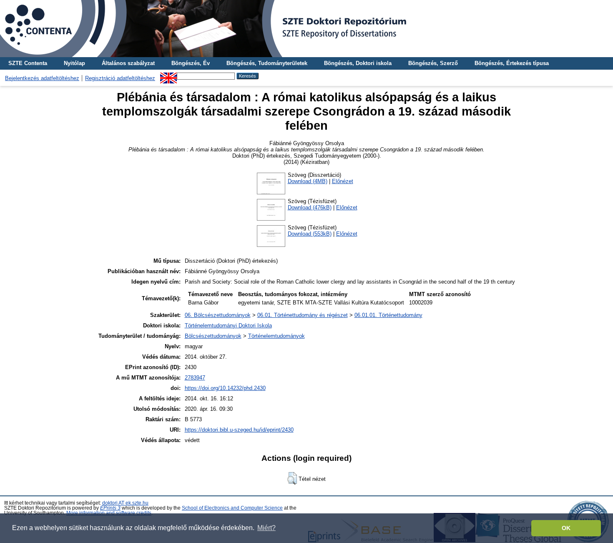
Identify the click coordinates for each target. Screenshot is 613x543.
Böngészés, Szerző (433, 63)
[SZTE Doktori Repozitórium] (306, 28)
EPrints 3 (110, 507)
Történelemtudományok (276, 336)
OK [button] (566, 528)
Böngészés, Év (190, 63)
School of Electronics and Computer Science (232, 507)
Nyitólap (74, 63)
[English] (168, 76)
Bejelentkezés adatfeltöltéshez (42, 78)
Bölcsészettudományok (213, 336)
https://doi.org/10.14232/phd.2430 (225, 388)
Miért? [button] (266, 527)
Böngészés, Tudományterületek (266, 63)
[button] (292, 478)
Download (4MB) (307, 181)
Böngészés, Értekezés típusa (512, 63)
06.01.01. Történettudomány (388, 315)
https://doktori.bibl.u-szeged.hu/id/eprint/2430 (239, 430)
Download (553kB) (310, 234)
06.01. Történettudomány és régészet (302, 315)
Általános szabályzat (128, 63)
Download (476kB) (310, 207)
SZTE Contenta (27, 63)
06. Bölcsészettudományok (218, 315)
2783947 (195, 378)
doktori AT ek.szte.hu (125, 502)
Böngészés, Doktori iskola (358, 63)
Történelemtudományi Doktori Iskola (228, 325)
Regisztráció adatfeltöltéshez (120, 78)
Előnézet (342, 181)
